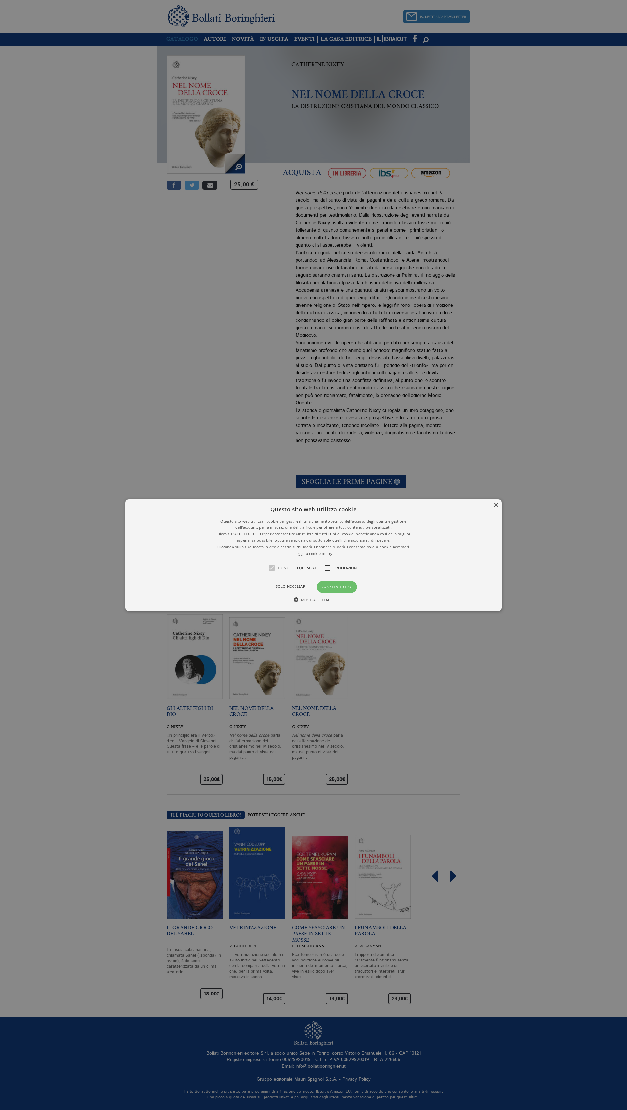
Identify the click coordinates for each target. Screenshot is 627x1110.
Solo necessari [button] (291, 586)
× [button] (495, 504)
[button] (313, 555)
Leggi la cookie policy (314, 553)
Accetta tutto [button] (336, 586)
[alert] (313, 555)
